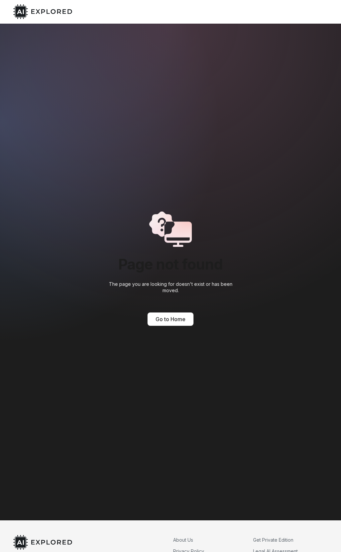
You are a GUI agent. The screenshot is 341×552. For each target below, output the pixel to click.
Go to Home (170, 319)
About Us (183, 540)
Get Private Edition (273, 540)
